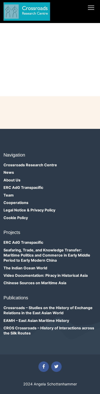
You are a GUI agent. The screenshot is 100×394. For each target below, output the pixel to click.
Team (8, 195)
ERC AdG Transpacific (23, 187)
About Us (11, 180)
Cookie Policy (15, 217)
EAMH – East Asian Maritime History (36, 320)
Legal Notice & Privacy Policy (29, 210)
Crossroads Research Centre (30, 165)
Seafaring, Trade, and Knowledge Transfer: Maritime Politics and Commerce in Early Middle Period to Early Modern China (46, 255)
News (8, 172)
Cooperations (15, 202)
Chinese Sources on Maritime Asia (34, 282)
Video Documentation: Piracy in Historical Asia (45, 275)
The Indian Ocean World (25, 268)
